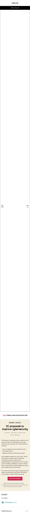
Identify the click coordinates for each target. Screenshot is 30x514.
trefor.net (15, 3)
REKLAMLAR (15, 8)
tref (9, 432)
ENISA (5, 483)
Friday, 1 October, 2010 (19, 432)
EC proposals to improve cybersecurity (15, 428)
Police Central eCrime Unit (10, 486)
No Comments (16, 435)
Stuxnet (20, 486)
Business (12, 422)
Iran (27, 485)
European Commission (13, 483)
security (18, 422)
